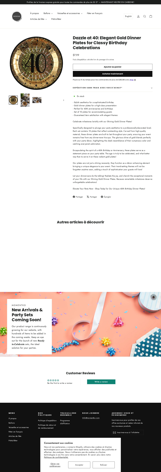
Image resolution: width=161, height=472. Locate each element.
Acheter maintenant (112, 73)
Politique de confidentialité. (56, 457)
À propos (34, 13)
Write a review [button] (101, 381)
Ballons (47, 13)
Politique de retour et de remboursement (47, 426)
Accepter (79, 464)
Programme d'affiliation (65, 422)
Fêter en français (94, 13)
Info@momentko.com (91, 418)
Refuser (103, 464)
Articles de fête (37, 19)
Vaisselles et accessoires (68, 13)
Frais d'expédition (79, 59)
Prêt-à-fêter (56, 19)
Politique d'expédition (47, 420)
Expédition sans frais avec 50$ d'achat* (97, 88)
